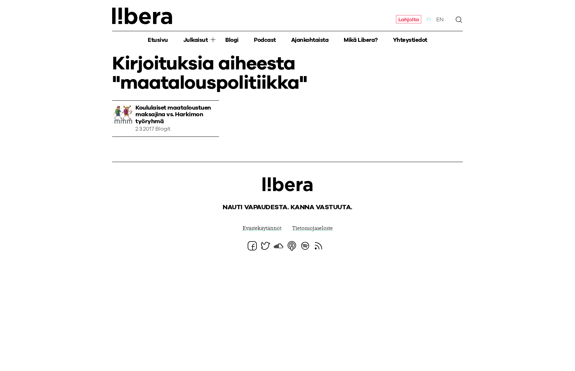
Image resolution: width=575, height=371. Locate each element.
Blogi (232, 40)
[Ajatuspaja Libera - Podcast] (292, 245)
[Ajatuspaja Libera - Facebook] (252, 245)
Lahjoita (408, 19)
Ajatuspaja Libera (142, 16)
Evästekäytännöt (262, 228)
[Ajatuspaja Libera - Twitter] (265, 245)
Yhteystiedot (410, 40)
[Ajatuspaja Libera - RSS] (318, 245)
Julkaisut (195, 40)
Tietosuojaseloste (312, 228)
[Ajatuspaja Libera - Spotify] (305, 245)
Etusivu (158, 40)
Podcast (265, 40)
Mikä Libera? (360, 40)
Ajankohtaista (310, 40)
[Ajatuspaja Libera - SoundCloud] (278, 245)
